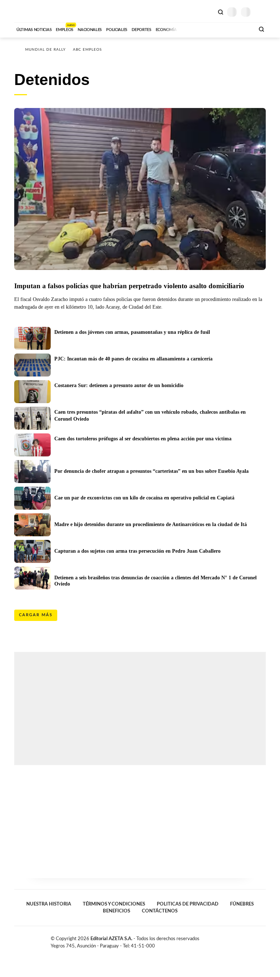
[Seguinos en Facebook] (240, 940)
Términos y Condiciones (114, 904)
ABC (28, 11)
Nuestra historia (48, 904)
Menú (261, 11)
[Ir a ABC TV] (190, 29)
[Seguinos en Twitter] (247, 940)
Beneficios (116, 911)
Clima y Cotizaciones (208, 11)
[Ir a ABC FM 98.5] (239, 29)
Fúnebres (242, 904)
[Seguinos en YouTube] (255, 940)
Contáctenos (160, 911)
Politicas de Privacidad (187, 904)
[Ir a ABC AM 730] (210, 29)
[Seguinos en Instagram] (263, 940)
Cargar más (35, 615)
